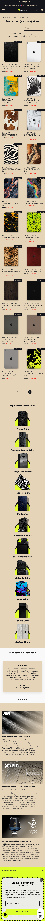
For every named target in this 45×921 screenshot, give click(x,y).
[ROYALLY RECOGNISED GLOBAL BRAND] (22, 826)
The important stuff (9, 870)
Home (4, 17)
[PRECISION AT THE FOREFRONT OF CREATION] (22, 772)
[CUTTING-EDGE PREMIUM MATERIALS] (22, 722)
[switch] (40, 916)
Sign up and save (8, 877)
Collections (9, 17)
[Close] (41, 880)
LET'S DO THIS (22, 912)
